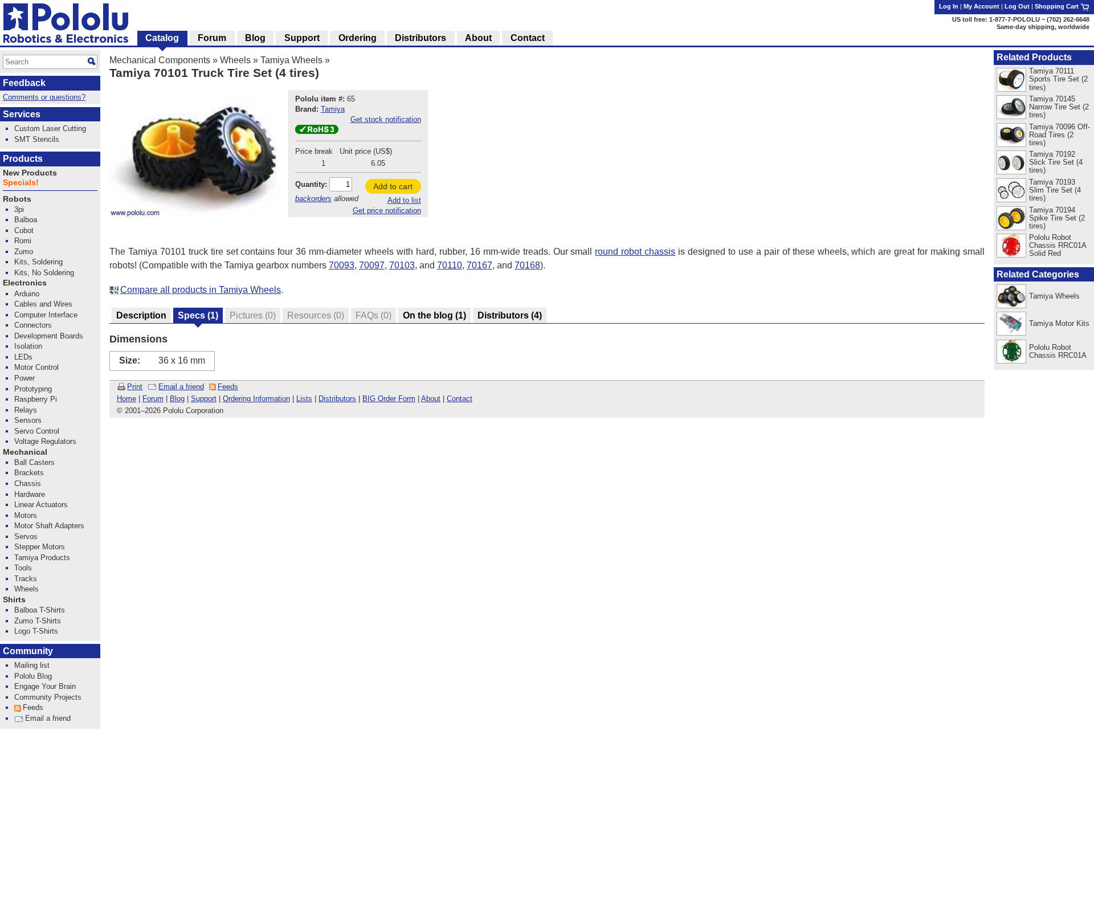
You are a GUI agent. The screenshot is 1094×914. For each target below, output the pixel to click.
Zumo (23, 251)
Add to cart (393, 186)
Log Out (1017, 6)
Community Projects (47, 697)
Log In (948, 6)
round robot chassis (635, 251)
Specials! (21, 182)
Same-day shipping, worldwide (1043, 26)
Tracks (25, 578)
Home (126, 398)
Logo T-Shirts (36, 631)
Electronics (25, 283)
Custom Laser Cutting (50, 128)
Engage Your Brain (45, 686)
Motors (25, 515)
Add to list (404, 200)
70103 (402, 265)
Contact (459, 398)
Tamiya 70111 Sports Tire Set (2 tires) (1058, 79)
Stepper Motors (39, 546)
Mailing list (32, 665)
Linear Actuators (41, 504)
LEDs (23, 357)
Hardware (29, 494)
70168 (527, 265)
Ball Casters (34, 462)
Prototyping (33, 389)
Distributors (337, 398)
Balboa (25, 219)
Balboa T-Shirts (39, 610)
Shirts (14, 599)
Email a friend (181, 386)
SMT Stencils (36, 139)
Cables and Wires (43, 304)
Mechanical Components (159, 60)
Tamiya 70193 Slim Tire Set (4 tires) (1055, 190)
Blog (177, 398)
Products (23, 159)
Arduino (26, 293)
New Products (30, 173)
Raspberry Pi (35, 399)
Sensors (28, 420)
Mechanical (25, 452)
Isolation (28, 346)
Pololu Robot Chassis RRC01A (1058, 351)
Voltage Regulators (45, 441)
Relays (25, 410)
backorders (313, 198)
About (430, 398)
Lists (304, 398)
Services (21, 114)
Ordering (357, 38)
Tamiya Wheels (291, 60)
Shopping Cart (1057, 6)
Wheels (235, 60)
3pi (19, 209)
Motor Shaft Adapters (49, 525)
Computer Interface (45, 315)
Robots (17, 199)
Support (204, 398)
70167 (479, 265)
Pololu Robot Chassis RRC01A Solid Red (1057, 245)
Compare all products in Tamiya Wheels (200, 290)
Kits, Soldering (38, 262)
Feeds (228, 386)
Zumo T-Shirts (37, 621)
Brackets (29, 472)
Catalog (162, 38)
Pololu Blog (33, 676)
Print (134, 386)
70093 (341, 265)
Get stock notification (385, 119)
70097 (372, 265)
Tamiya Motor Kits (1059, 323)
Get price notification (387, 210)
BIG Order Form (388, 398)
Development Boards (48, 336)
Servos (26, 536)
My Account (981, 6)
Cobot (24, 230)
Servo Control (36, 431)
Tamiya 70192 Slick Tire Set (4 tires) (1056, 162)
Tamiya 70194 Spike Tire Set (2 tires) (1057, 218)
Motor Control (36, 367)
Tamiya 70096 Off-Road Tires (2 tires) (1059, 135)
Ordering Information (256, 398)
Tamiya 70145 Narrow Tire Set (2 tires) (1059, 107)
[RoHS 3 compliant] (316, 131)
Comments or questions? (44, 97)
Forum (153, 398)
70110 (449, 265)
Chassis (27, 483)
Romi (22, 240)
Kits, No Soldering (44, 272)
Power (24, 378)
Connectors (33, 325)
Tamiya (333, 109)
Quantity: (311, 184)
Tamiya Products (42, 557)
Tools (23, 568)
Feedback (24, 83)
